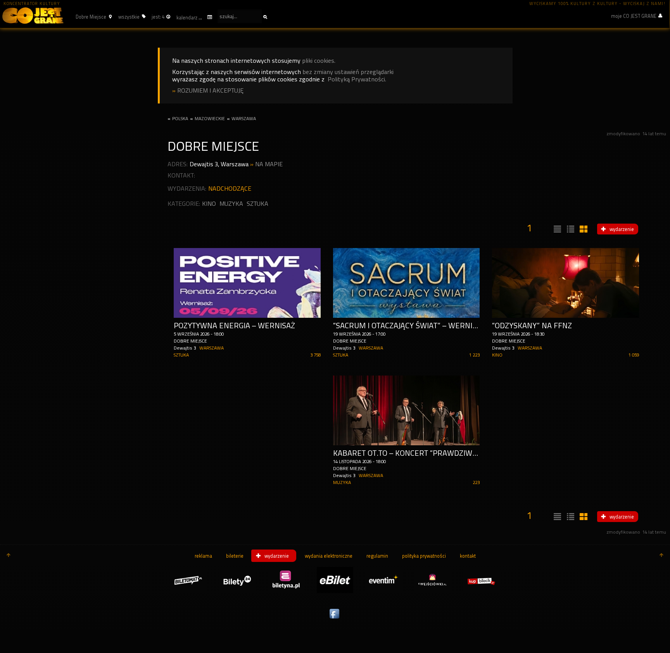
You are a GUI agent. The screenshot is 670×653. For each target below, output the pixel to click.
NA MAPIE (269, 164)
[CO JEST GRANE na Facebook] (335, 619)
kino (209, 203)
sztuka (257, 203)
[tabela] (569, 229)
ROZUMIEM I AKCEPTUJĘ (210, 90)
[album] (582, 229)
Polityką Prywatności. (357, 79)
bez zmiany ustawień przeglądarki (348, 72)
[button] (92, 16)
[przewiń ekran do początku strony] (8, 555)
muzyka (231, 203)
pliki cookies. (318, 60)
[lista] (556, 229)
